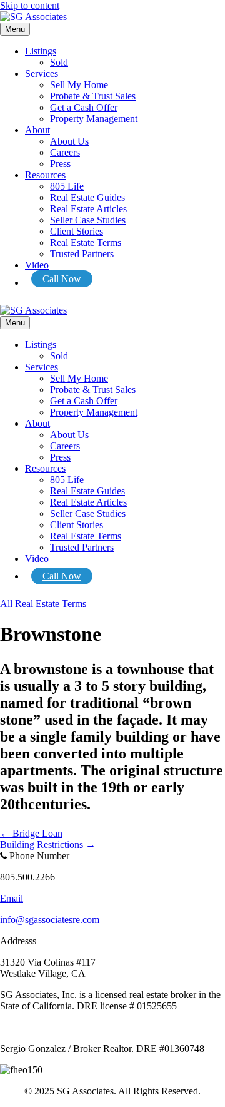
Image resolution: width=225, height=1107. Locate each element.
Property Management (94, 118)
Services (41, 73)
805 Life (67, 186)
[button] (43, 603)
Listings (40, 51)
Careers (65, 152)
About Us (69, 141)
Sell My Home (79, 84)
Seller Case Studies (88, 220)
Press (60, 163)
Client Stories (76, 231)
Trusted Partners (82, 253)
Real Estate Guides (87, 197)
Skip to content (29, 5)
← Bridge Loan (31, 833)
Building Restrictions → (48, 844)
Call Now (61, 278)
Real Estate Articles (88, 208)
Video (37, 265)
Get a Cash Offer (84, 107)
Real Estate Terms (85, 242)
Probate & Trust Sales (93, 96)
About (37, 130)
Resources (45, 175)
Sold (59, 62)
